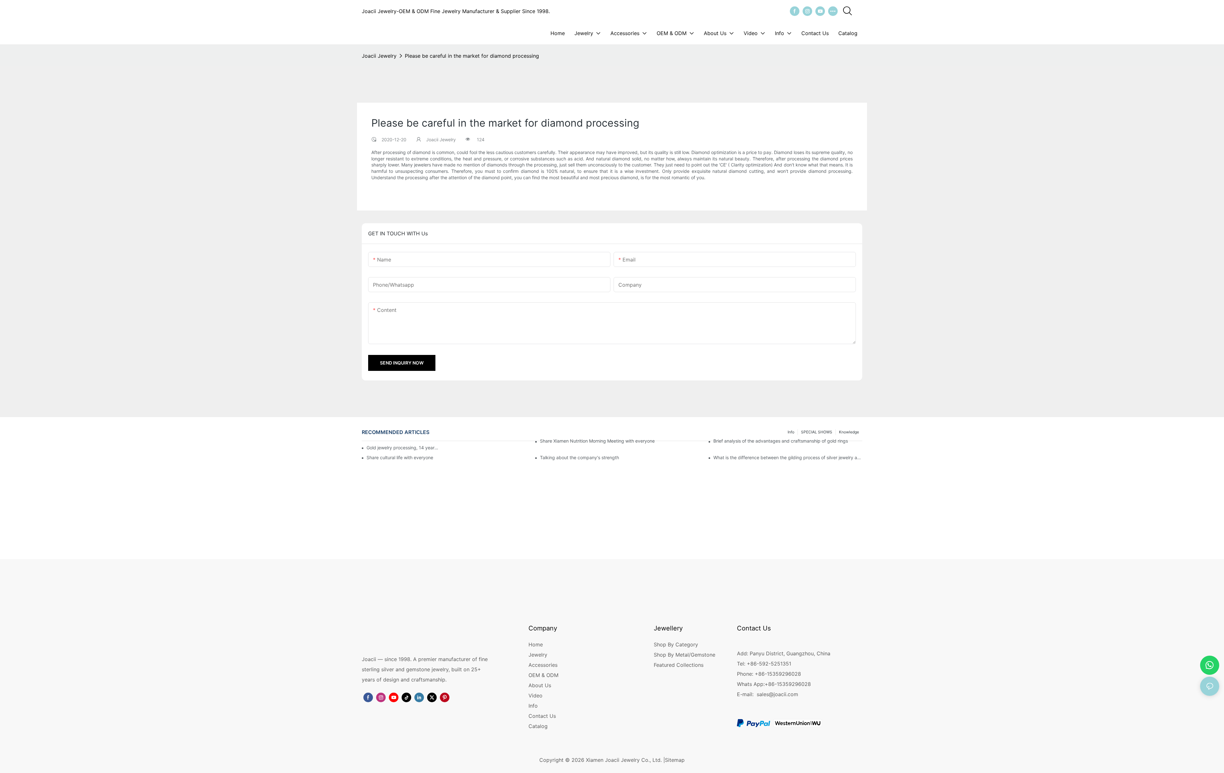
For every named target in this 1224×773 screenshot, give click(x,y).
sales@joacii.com (777, 694)
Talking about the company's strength (579, 457)
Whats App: (751, 684)
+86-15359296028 (788, 684)
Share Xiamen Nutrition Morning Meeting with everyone (597, 441)
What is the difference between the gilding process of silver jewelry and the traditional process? (787, 457)
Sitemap (675, 760)
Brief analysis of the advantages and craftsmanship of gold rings (780, 441)
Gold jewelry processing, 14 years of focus (403, 447)
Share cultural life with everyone (400, 457)
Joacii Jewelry (379, 56)
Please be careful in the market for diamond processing (472, 56)
